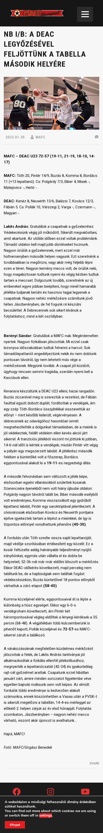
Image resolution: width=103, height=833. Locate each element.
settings (45, 815)
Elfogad (15, 825)
